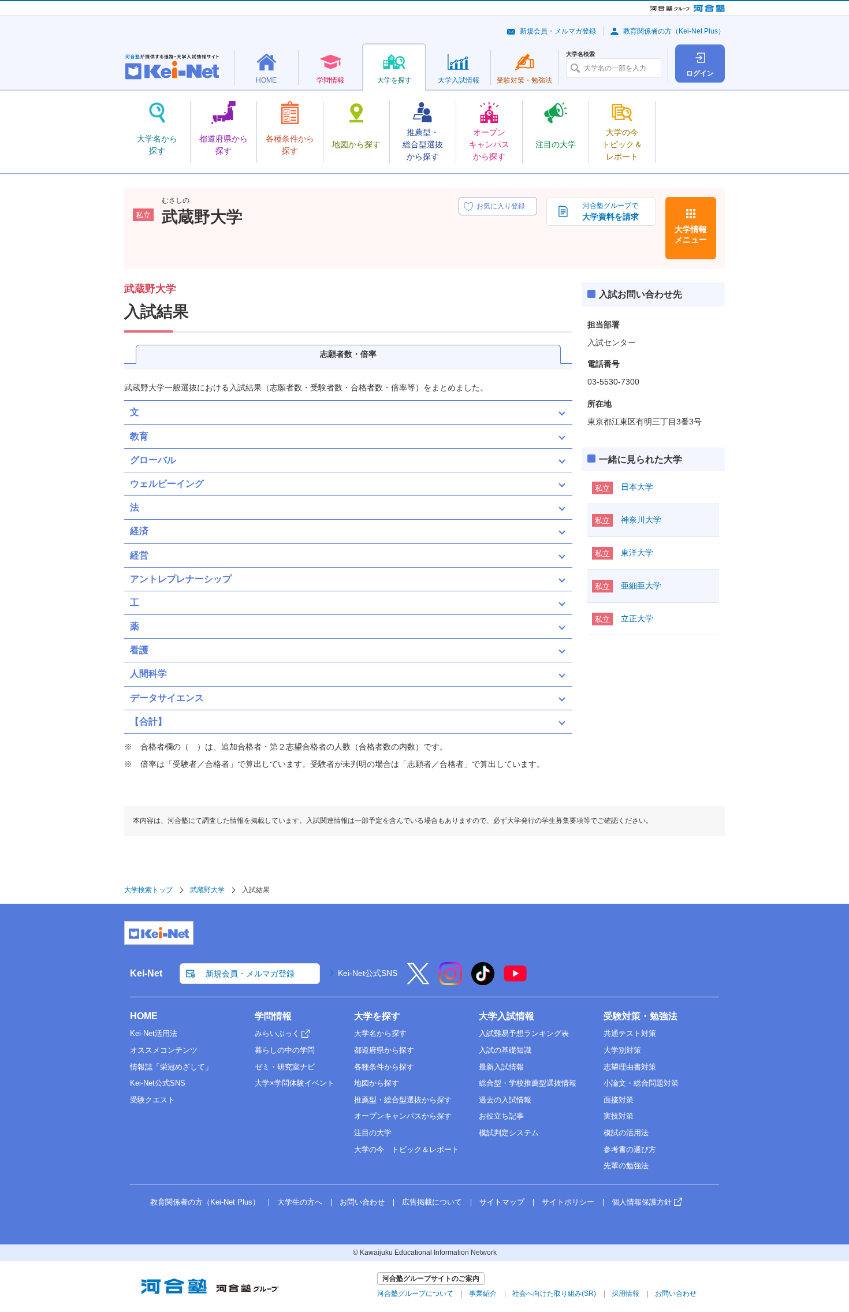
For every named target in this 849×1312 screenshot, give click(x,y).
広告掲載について (432, 1202)
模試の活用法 (626, 1132)
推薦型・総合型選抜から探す (403, 1099)
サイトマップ (501, 1202)
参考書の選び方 (630, 1149)
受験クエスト (152, 1099)
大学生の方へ (299, 1202)
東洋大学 (637, 552)
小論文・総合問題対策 (641, 1083)
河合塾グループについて (415, 1293)
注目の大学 (373, 1132)
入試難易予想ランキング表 (524, 1033)
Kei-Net (146, 973)
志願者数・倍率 (348, 354)
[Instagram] (450, 981)
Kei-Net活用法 (153, 1033)
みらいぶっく (277, 1033)
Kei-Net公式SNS (367, 973)
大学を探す (377, 1016)
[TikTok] (482, 981)
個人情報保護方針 (642, 1202)
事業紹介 (483, 1293)
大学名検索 (580, 54)
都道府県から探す (384, 1050)
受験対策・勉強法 (640, 1016)
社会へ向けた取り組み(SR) (554, 1293)
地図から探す (376, 1083)
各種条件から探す (384, 1067)
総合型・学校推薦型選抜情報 (527, 1083)
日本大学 (637, 486)
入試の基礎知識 (505, 1050)
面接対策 (619, 1099)
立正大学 (637, 618)
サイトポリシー (568, 1202)
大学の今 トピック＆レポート (406, 1149)
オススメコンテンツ (164, 1050)
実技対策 (619, 1116)
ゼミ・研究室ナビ (285, 1067)
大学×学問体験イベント (294, 1083)
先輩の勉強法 (626, 1165)
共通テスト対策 (630, 1033)
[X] (418, 981)
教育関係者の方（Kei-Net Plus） (674, 31)
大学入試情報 (506, 1016)
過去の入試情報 (505, 1099)
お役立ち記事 (501, 1116)
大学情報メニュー (691, 234)
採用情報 (625, 1293)
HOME (144, 1016)
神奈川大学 (641, 519)
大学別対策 (622, 1050)
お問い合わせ (362, 1202)
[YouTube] (515, 981)
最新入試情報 (501, 1067)
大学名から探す (380, 1033)
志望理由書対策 (630, 1067)
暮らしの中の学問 (285, 1050)
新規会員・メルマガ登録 (558, 31)
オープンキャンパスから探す (403, 1116)
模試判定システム (509, 1132)
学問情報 (273, 1016)
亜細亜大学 (641, 585)
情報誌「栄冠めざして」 (171, 1067)
